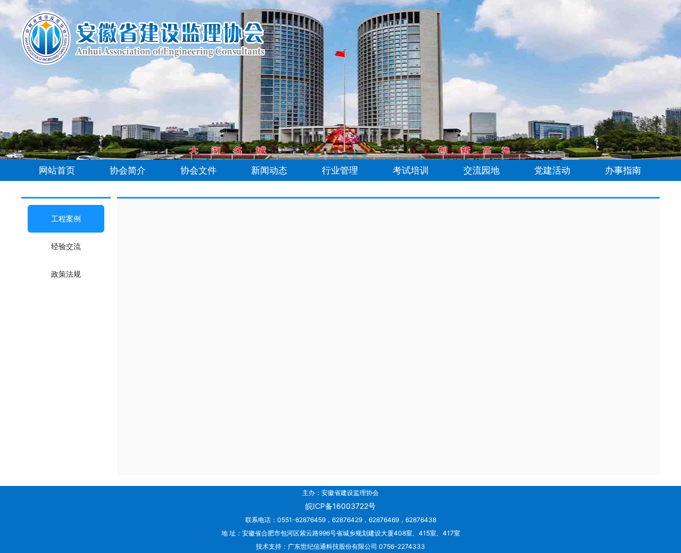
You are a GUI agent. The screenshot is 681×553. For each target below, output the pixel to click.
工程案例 (66, 218)
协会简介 (128, 170)
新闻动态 (269, 170)
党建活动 (552, 170)
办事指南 (623, 170)
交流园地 (481, 170)
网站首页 (57, 170)
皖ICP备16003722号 (340, 505)
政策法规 (66, 273)
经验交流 (66, 246)
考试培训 (411, 170)
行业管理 (340, 170)
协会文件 (198, 170)
